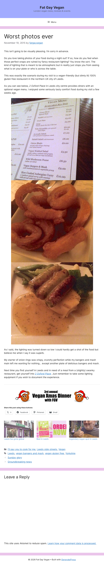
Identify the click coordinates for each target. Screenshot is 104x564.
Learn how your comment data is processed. (72, 543)
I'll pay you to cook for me (21, 449)
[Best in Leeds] (51, 429)
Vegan (61, 449)
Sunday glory (15, 457)
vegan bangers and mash (30, 453)
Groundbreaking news (20, 461)
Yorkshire (70, 453)
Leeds (11, 453)
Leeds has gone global (14, 439)
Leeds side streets (47, 449)
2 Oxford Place (43, 373)
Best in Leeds (42, 439)
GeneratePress (68, 559)
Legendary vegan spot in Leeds (83, 439)
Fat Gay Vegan (52, 7)
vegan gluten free (54, 453)
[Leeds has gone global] (19, 429)
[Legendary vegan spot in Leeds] (84, 429)
